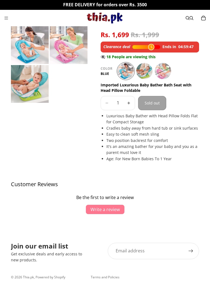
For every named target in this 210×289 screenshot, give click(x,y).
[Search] (188, 18)
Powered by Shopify (50, 277)
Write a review (105, 209)
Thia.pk (28, 277)
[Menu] (6, 18)
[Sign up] (191, 251)
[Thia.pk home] (104, 18)
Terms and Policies (105, 277)
